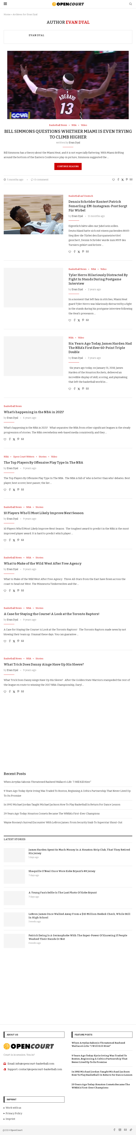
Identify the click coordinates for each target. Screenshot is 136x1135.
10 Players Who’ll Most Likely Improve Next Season (44, 513)
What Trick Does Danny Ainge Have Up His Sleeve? (44, 664)
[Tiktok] (130, 1130)
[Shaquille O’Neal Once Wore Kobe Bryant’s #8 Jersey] (14, 877)
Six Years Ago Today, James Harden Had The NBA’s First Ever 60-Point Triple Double (100, 348)
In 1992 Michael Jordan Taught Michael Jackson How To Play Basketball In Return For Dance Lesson (62, 804)
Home (7, 14)
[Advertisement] (68, 736)
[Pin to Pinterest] (127, 179)
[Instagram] (120, 1130)
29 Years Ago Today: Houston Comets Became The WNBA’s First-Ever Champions (52, 813)
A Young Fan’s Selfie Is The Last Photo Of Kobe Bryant (63, 892)
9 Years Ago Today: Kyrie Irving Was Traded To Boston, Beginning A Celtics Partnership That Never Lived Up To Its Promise (99, 1058)
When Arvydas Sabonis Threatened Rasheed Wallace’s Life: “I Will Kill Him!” (47, 781)
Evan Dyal (36, 35)
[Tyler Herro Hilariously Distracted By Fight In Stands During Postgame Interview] (33, 287)
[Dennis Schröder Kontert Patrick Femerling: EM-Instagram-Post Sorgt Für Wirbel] (33, 214)
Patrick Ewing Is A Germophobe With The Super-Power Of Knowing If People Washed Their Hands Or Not (78, 937)
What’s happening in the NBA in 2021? (34, 412)
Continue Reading (68, 166)
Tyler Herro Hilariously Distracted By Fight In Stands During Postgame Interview (98, 279)
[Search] (130, 4)
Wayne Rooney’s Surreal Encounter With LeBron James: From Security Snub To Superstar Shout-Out (63, 822)
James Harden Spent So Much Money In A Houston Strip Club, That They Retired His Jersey (79, 851)
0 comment (41, 179)
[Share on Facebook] (118, 179)
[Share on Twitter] (122, 179)
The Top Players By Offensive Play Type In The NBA (43, 463)
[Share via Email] (131, 179)
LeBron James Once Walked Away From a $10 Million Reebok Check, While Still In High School (79, 916)
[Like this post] (113, 179)
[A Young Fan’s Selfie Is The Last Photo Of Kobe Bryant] (14, 898)
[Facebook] (114, 1130)
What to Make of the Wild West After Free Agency (42, 563)
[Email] (125, 1130)
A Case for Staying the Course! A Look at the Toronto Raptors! (51, 614)
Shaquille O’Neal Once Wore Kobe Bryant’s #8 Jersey (62, 871)
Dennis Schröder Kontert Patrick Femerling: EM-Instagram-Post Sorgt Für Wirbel (98, 206)
